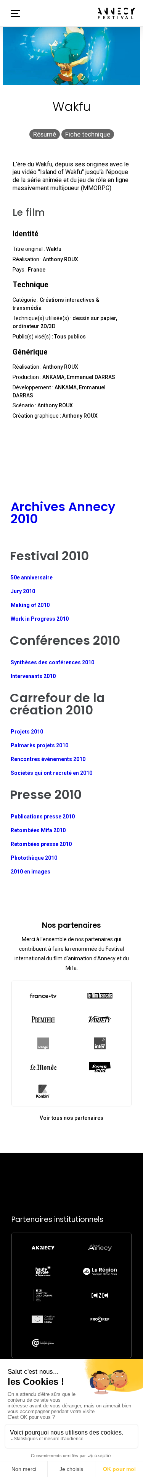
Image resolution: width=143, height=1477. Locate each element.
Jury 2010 (23, 591)
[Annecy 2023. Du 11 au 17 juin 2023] (116, 13)
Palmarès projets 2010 (39, 745)
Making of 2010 (30, 605)
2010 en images (30, 872)
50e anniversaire (32, 577)
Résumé (44, 134)
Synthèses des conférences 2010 (52, 662)
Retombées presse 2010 (41, 844)
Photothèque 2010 (34, 858)
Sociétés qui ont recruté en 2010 (51, 773)
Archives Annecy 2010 (63, 512)
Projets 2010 (27, 732)
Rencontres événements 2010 (48, 759)
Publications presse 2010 (43, 816)
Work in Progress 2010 (40, 619)
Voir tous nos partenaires (71, 1118)
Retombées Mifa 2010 (38, 830)
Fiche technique (87, 134)
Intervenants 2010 (33, 676)
